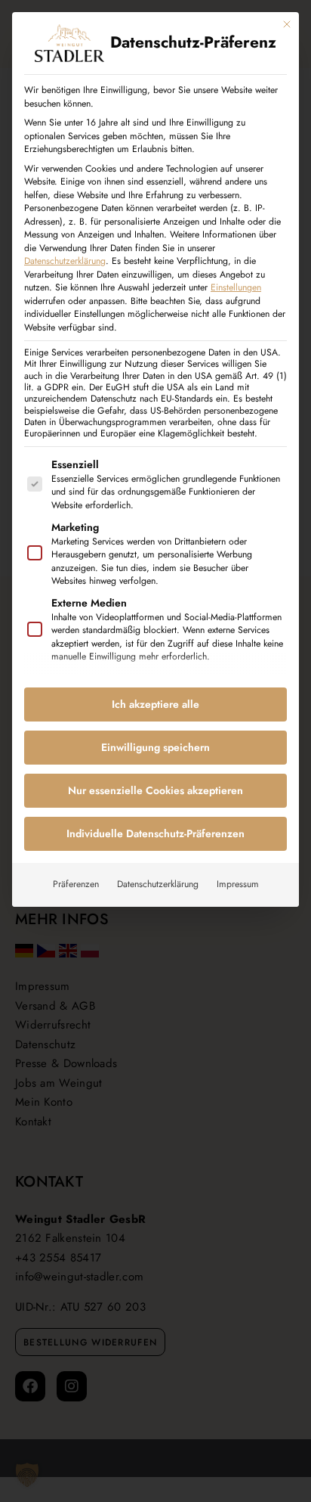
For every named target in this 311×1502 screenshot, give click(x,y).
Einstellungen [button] (236, 287)
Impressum (238, 884)
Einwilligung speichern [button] (155, 747)
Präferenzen (76, 884)
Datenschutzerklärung (65, 261)
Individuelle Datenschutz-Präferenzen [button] (155, 833)
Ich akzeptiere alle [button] (155, 704)
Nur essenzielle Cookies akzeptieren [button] (155, 790)
